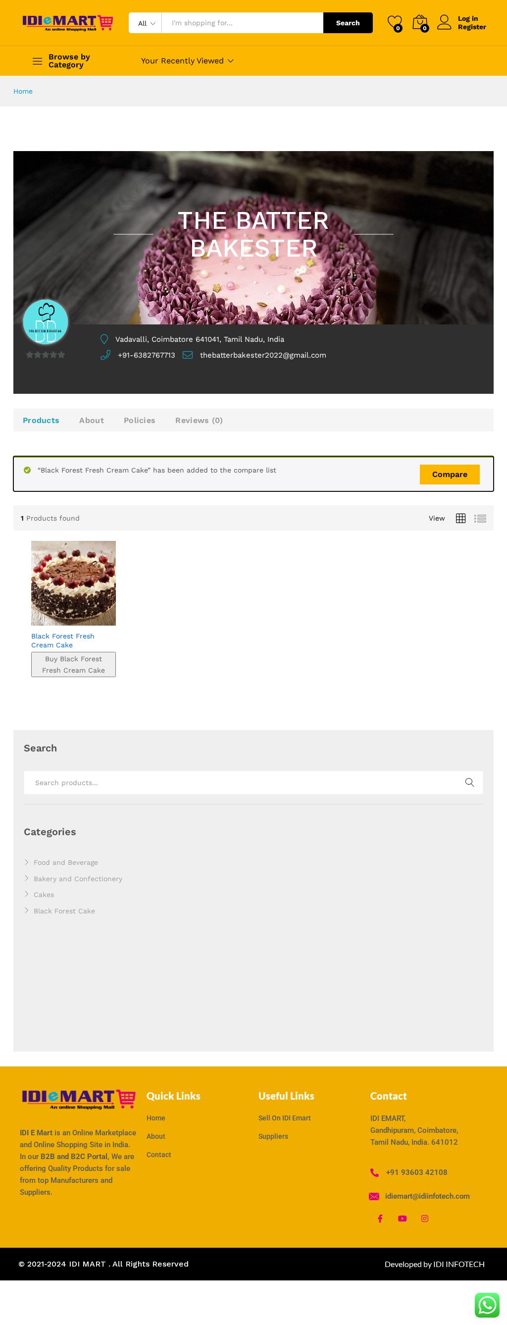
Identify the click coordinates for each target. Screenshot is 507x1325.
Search (348, 23)
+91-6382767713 (146, 355)
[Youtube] (402, 1218)
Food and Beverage (66, 862)
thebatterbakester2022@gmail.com (263, 355)
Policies (139, 420)
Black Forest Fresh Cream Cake (63, 640)
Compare (449, 474)
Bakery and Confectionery (78, 879)
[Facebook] (380, 1218)
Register (472, 27)
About (91, 420)
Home (23, 91)
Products (41, 420)
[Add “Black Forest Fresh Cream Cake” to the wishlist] (94, 619)
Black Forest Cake (64, 911)
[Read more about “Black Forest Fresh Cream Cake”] (49, 619)
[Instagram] (424, 1218)
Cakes (44, 895)
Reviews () (199, 420)
